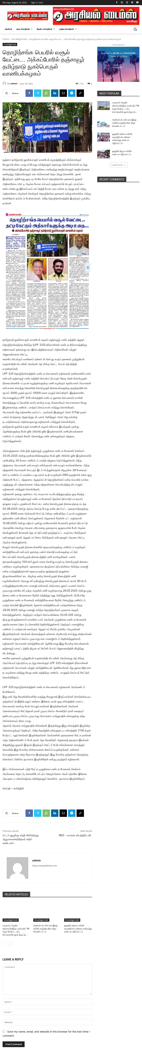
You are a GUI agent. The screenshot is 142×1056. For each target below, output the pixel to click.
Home (6, 39)
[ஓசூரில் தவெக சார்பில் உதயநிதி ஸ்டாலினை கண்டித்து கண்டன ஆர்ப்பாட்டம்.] (78, 912)
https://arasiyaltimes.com (44, 865)
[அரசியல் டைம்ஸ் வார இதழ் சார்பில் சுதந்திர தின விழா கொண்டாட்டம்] (47, 912)
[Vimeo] (132, 3)
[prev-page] (5, 943)
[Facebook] (117, 3)
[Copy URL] (80, 93)
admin (14, 83)
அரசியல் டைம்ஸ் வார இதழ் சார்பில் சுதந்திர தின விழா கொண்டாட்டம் (45, 928)
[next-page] (11, 943)
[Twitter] (127, 3)
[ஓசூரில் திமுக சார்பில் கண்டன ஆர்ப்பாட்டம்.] (103, 154)
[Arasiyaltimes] (28, 16)
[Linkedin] (54, 93)
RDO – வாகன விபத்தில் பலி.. (75, 835)
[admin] (5, 83)
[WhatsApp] (46, 93)
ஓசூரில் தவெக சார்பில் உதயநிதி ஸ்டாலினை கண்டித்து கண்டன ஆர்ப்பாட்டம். (78, 928)
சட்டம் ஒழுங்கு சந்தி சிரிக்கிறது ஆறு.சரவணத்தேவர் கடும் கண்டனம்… (21, 839)
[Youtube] (137, 3)
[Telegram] (71, 93)
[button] (135, 29)
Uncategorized (19, 39)
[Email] (63, 93)
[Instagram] (122, 3)
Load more (117, 165)
